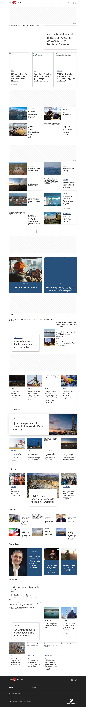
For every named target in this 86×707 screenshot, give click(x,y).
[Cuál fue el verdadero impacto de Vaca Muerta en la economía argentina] (52, 129)
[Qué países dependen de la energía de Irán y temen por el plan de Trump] (14, 532)
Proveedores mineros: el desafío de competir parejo (16, 492)
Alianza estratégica (49, 450)
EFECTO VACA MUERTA (49, 655)
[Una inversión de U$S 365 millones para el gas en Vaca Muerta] (18, 199)
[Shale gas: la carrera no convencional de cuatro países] (52, 218)
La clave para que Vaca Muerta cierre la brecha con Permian (34, 394)
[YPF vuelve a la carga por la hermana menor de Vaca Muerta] (17, 648)
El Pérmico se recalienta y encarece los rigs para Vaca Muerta (34, 456)
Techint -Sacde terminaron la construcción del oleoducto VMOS (68, 456)
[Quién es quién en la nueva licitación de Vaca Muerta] (63, 424)
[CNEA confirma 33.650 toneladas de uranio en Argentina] (43, 485)
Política (47, 3)
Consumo (64, 388)
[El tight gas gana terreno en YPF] (18, 184)
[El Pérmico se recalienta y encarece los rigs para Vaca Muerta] (34, 443)
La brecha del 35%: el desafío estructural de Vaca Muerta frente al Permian (60, 39)
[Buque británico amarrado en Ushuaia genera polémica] (49, 333)
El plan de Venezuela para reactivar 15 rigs (49, 533)
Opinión (12, 591)
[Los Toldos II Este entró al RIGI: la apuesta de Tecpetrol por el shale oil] (69, 613)
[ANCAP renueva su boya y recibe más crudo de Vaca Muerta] (25, 619)
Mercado (29, 450)
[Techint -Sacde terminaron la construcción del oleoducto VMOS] (69, 443)
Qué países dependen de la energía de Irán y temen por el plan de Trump (26, 534)
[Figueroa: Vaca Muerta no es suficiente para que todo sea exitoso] (49, 323)
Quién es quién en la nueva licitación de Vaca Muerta (28, 426)
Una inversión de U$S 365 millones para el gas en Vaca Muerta (34, 200)
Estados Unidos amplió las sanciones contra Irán (72, 519)
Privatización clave (32, 655)
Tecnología (65, 109)
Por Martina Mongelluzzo (67, 208)
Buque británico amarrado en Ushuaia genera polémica (66, 334)
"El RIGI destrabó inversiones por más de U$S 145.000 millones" (66, 77)
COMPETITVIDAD (50, 30)
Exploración (24, 514)
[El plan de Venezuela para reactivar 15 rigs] (37, 532)
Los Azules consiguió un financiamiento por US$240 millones (33, 114)
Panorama (59, 70)
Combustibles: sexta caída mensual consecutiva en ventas (68, 395)
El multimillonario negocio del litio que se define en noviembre (34, 662)
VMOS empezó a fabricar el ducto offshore (51, 625)
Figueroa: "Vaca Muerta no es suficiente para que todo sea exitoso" (66, 324)
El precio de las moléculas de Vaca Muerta (16, 456)
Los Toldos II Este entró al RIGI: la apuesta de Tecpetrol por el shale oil (69, 627)
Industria (30, 388)
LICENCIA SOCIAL (31, 212)
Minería (41, 3)
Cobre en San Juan (31, 108)
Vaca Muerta (65, 179)
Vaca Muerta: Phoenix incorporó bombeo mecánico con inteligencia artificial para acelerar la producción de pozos (60, 289)
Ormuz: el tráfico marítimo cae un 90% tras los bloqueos (49, 520)
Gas (37, 3)
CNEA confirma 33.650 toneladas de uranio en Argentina (42, 499)
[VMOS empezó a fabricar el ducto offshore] (51, 613)
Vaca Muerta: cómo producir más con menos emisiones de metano (69, 185)
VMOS (64, 450)
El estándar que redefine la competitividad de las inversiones (23, 596)
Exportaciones (13, 450)
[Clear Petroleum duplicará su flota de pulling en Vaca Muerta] (69, 554)
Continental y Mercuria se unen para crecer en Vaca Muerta (51, 456)
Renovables (62, 3)
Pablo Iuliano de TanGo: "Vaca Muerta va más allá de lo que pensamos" (34, 562)
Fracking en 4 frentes (67, 213)
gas (35, 70)
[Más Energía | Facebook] (74, 3)
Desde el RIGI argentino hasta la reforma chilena (26, 588)
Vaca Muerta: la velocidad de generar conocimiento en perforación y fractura (68, 201)
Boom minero (25, 283)
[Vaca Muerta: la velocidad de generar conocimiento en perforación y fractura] (52, 199)
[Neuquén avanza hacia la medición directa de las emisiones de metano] (25, 331)
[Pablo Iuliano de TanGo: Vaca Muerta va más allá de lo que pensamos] (18, 562)
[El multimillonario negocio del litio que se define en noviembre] (34, 648)
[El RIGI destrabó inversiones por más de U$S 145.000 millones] (66, 60)
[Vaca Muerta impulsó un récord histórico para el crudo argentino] (18, 168)
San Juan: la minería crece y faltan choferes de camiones (25, 288)
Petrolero (69, 514)
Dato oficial (34, 491)
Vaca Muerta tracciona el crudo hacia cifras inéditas (17, 394)
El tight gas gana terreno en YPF (33, 185)
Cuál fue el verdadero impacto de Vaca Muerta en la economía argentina (68, 130)
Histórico (12, 388)
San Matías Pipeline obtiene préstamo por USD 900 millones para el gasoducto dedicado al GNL (43, 80)
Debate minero (13, 486)
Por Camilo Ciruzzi (34, 572)
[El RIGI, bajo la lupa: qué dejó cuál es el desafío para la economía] (49, 342)
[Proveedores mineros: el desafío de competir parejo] (17, 479)
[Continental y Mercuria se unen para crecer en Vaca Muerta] (51, 443)
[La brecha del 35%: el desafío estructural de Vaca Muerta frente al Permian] (43, 37)
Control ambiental (18, 337)
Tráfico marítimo (48, 514)
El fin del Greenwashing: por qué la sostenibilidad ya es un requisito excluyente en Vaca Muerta (34, 220)
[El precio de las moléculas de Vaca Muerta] (17, 443)
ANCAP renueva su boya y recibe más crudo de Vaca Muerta (25, 634)
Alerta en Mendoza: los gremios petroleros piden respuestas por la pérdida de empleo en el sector (33, 131)
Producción (30, 181)
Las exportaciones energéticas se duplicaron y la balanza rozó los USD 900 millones (51, 664)
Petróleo (32, 3)
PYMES (46, 388)
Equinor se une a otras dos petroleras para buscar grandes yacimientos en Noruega (26, 520)
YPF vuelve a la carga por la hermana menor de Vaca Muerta (16, 661)
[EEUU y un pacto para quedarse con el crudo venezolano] (52, 168)
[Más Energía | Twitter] (76, 3)
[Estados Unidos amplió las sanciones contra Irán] (61, 518)
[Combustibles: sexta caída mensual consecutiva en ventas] (69, 381)
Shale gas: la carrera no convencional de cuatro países (68, 219)
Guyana (69, 528)
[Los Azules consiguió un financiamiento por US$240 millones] (18, 113)
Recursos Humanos (66, 486)
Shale (12, 70)
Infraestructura (48, 620)
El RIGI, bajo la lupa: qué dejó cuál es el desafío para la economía (66, 344)
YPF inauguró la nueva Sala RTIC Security (68, 114)
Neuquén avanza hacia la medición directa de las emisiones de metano (24, 347)
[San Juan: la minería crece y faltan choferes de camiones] (25, 269)
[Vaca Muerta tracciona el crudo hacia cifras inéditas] (17, 381)
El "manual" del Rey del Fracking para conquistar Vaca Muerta (19, 77)
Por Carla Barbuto (31, 462)
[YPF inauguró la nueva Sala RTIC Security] (52, 113)
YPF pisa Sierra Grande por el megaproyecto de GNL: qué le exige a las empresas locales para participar (51, 397)
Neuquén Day (65, 193)
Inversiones (65, 620)
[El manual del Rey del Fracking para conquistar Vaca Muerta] (19, 60)
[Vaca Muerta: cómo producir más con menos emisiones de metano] (52, 184)
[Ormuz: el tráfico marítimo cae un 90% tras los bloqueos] (37, 518)
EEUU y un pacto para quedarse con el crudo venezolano (69, 169)
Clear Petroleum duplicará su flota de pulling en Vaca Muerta (69, 568)
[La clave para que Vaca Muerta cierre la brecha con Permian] (34, 381)
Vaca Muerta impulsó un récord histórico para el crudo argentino (34, 169)
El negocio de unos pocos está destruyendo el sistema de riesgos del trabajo (25, 604)
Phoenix (60, 283)
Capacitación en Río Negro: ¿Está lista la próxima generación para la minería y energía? (68, 494)
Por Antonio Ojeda (14, 84)
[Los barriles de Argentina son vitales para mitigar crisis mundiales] (51, 554)
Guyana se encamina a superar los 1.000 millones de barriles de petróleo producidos (72, 535)
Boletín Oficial (31, 195)
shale (14, 418)
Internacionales (54, 3)
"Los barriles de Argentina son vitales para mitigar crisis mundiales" (51, 568)
